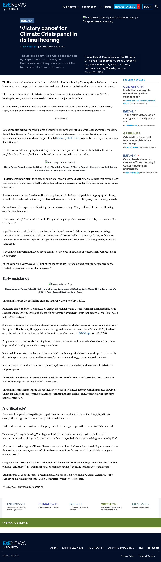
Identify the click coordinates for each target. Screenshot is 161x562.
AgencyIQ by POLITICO (121, 547)
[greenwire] (132, 133)
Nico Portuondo (132, 173)
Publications (69, 6)
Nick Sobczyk (30, 47)
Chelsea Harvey (132, 147)
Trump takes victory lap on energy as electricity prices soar (139, 118)
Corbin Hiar (130, 101)
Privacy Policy (128, 556)
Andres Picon (131, 125)
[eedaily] (130, 111)
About (107, 6)
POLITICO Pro (96, 547)
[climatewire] (133, 87)
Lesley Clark (141, 101)
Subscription (89, 6)
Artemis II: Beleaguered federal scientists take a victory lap (137, 140)
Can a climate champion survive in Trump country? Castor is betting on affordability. (139, 164)
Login (147, 6)
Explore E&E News (72, 547)
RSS (141, 547)
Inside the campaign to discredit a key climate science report (137, 93)
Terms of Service (146, 556)
